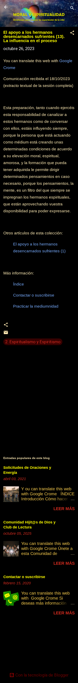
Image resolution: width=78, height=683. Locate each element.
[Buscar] (72, 8)
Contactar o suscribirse (24, 577)
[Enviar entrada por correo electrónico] (5, 333)
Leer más (64, 508)
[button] (72, 33)
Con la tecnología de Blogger (41, 675)
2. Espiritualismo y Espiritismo (33, 341)
